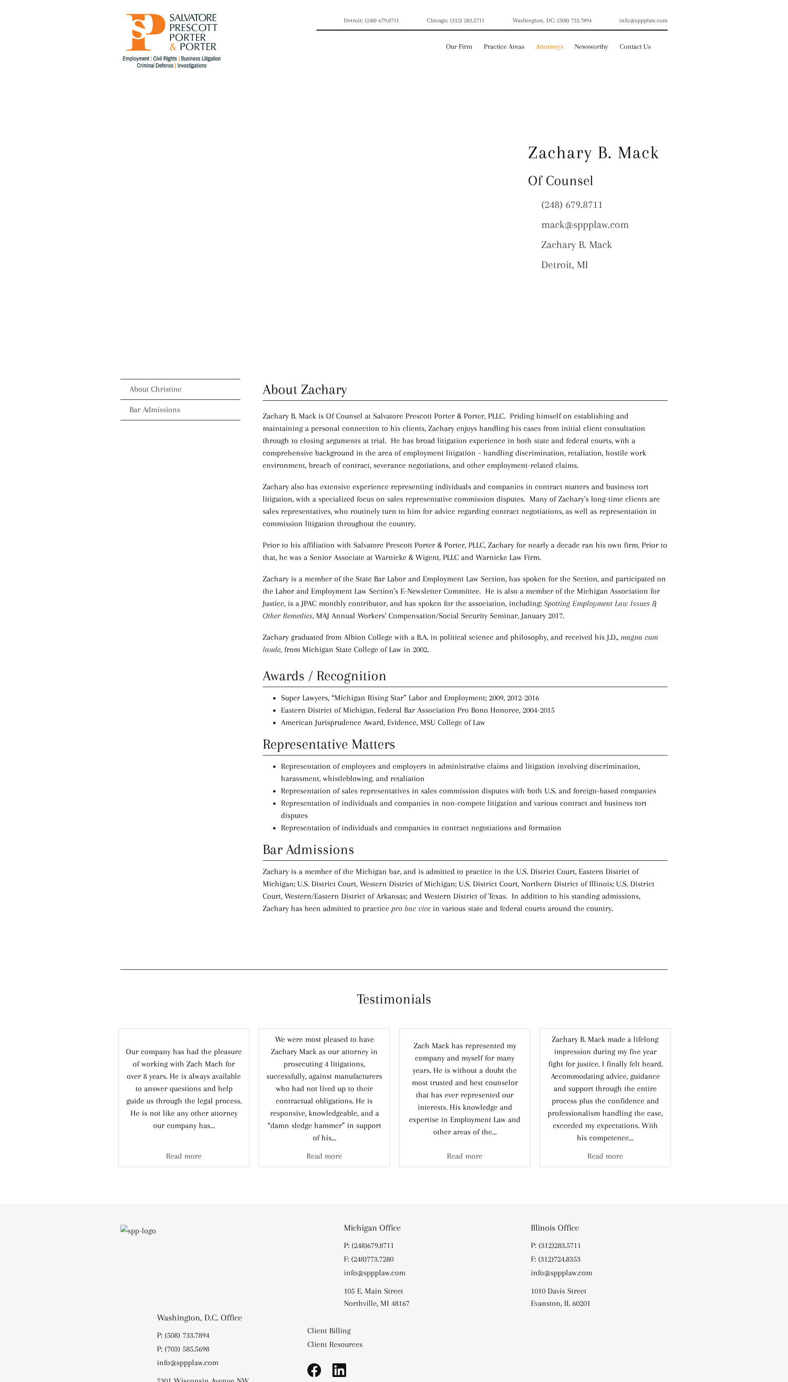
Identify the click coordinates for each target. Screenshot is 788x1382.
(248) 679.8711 (572, 204)
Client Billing (329, 1330)
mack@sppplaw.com (585, 224)
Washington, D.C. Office (199, 1318)
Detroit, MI (564, 264)
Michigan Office (372, 1228)
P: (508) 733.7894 (183, 1335)
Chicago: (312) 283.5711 (455, 20)
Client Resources (335, 1344)
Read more (184, 1155)
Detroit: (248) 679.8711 (371, 20)
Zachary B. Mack (576, 244)
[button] (665, 46)
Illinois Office (555, 1228)
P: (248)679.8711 (369, 1245)
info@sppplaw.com (643, 20)
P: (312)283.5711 (556, 1245)
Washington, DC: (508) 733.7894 (552, 20)
